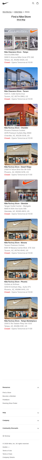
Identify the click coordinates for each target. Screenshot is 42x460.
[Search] (33, 3)
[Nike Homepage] (6, 3)
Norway (7, 436)
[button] (21, 46)
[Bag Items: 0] (37, 3)
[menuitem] (6, 447)
